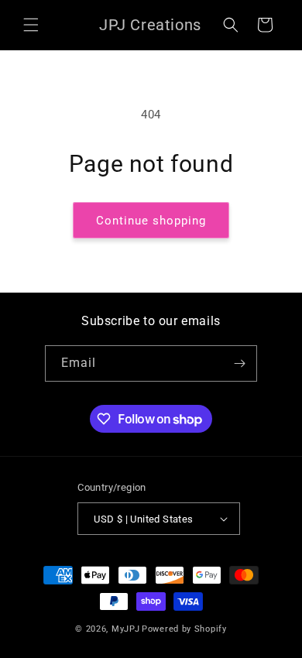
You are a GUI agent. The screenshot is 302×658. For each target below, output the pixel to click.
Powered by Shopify (184, 629)
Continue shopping (151, 221)
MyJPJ (126, 629)
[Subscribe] (239, 363)
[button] (31, 25)
